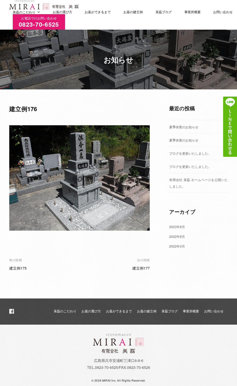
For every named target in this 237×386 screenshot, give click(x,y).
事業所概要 (192, 12)
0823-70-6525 (39, 22)
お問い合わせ (223, 12)
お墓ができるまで (98, 12)
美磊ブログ (164, 12)
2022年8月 (177, 236)
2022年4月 (177, 246)
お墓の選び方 (62, 12)
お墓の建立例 (133, 12)
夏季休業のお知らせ (183, 126)
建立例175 (18, 268)
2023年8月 (177, 226)
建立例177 (141, 268)
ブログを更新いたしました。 (190, 153)
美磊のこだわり (24, 12)
